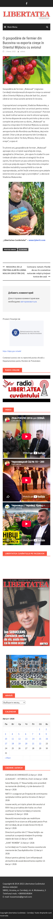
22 (40, 743)
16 (47, 738)
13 (26, 738)
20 (26, 743)
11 (13, 738)
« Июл (7, 757)
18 (13, 743)
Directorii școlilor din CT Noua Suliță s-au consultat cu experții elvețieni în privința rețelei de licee (24, 835)
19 (19, 743)
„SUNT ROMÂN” (12, 842)
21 (33, 743)
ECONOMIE (23, 250)
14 (33, 738)
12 (19, 738)
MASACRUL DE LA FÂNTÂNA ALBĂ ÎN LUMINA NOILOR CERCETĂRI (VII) (14, 270)
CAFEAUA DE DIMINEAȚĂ (16, 774)
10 (6, 738)
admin (22, 51)
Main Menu (12, 27)
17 (6, 743)
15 (40, 738)
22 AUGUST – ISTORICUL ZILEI (19, 778)
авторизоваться (29, 301)
